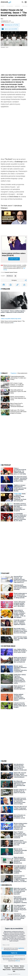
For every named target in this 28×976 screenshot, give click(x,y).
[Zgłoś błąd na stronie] (24, 285)
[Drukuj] (11, 285)
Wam (2, 18)
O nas (11, 966)
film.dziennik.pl (10, 6)
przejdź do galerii (14, 259)
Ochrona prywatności (18, 967)
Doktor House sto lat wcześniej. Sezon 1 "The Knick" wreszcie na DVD (13, 321)
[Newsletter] (4, 285)
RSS (14, 971)
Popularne (13, 373)
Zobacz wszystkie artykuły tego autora (11, 318)
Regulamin (7, 967)
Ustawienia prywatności (18, 969)
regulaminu (21, 948)
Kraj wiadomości (22, 373)
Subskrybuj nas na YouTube (11, 25)
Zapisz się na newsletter (10, 29)
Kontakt (6, 966)
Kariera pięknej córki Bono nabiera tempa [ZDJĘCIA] (13, 254)
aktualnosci (17, 6)
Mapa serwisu (7, 969)
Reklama (16, 966)
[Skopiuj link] (17, 285)
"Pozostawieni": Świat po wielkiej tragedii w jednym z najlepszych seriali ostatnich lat (13, 311)
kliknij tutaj (17, 960)
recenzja (10, 276)
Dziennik (2, 6)
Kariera (22, 966)
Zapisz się (14, 953)
